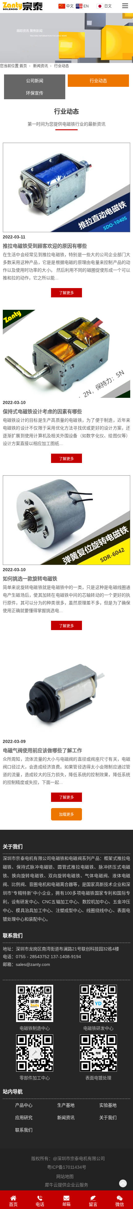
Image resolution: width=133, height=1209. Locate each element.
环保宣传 (34, 93)
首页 (23, 66)
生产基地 (66, 1105)
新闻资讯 (40, 66)
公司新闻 (34, 80)
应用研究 (23, 1117)
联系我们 (23, 1129)
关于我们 (108, 1117)
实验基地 (108, 1105)
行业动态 (98, 80)
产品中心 (23, 1105)
